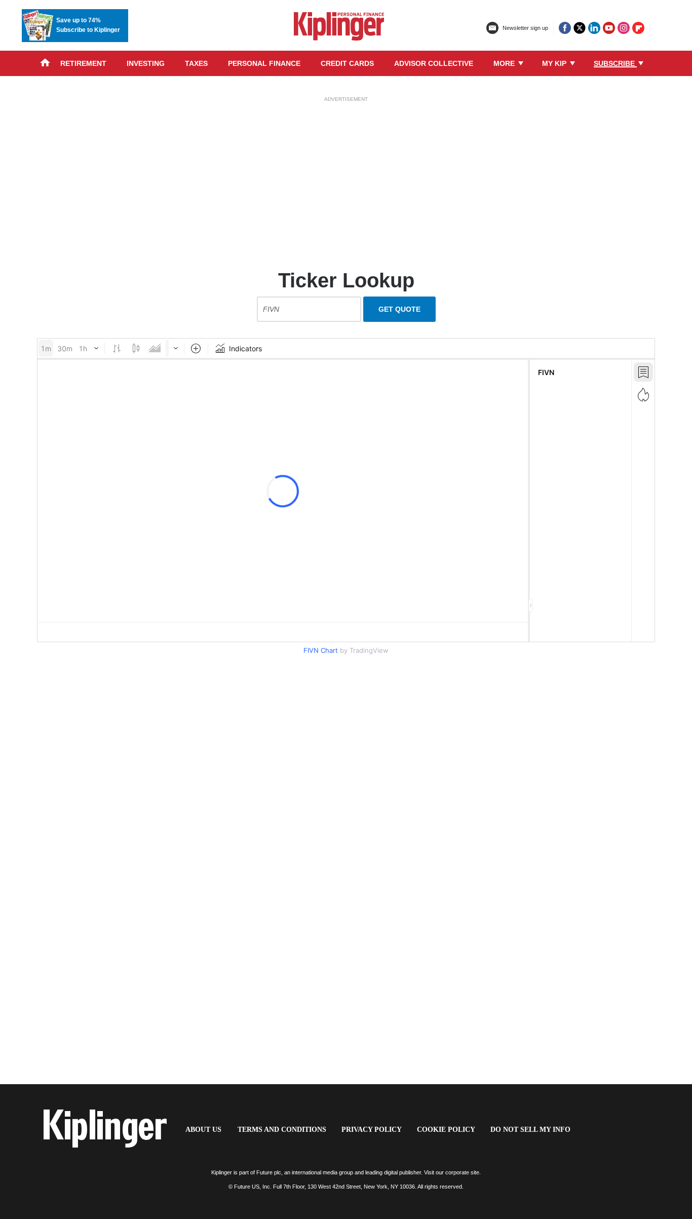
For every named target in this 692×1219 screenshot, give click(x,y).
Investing (146, 63)
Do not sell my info (530, 1129)
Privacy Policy (371, 1129)
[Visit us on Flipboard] (638, 28)
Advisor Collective (433, 63)
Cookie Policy (446, 1129)
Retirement (83, 63)
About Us (203, 1129)
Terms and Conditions (282, 1129)
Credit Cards (347, 63)
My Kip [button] (555, 63)
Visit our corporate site (451, 1172)
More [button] (505, 63)
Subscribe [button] (615, 63)
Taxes (196, 63)
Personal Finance (264, 63)
